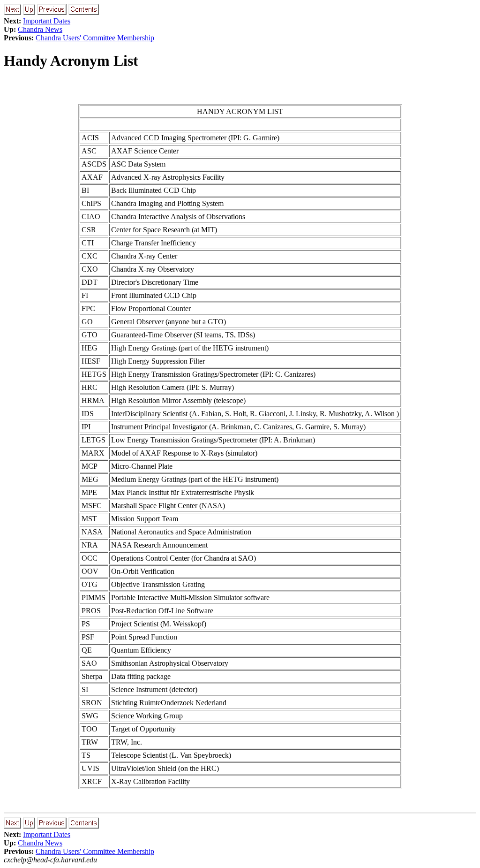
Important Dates (46, 21)
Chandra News (40, 29)
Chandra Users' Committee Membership (95, 38)
